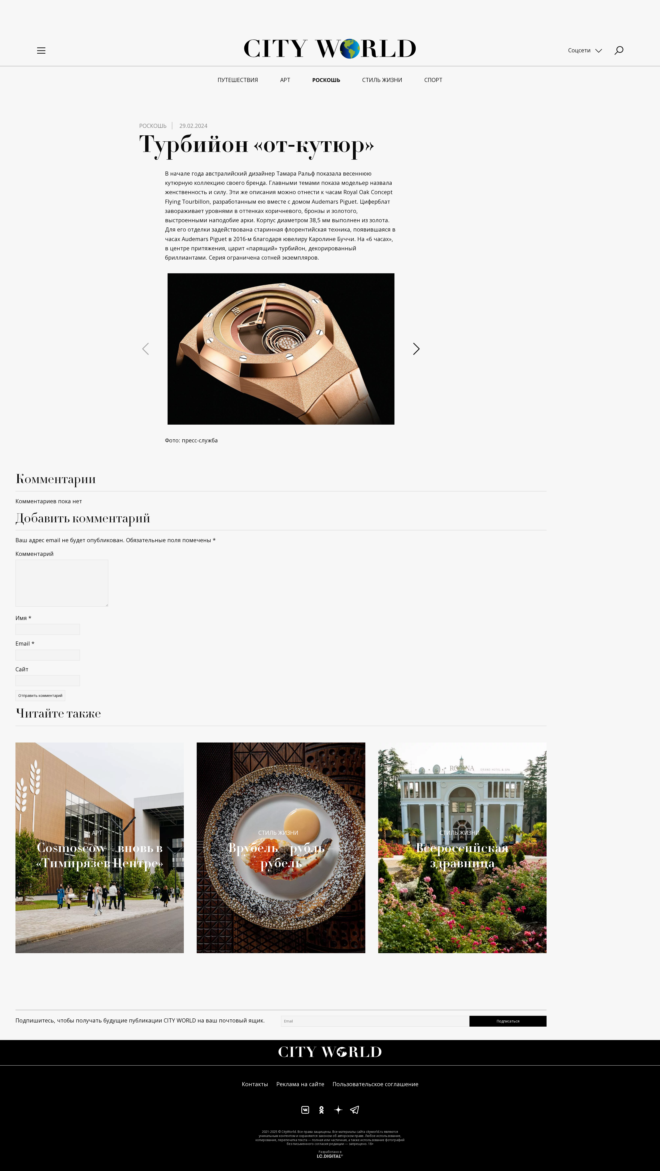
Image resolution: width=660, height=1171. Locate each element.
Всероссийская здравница (462, 855)
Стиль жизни (278, 832)
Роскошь (153, 125)
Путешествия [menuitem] (238, 80)
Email (25, 643)
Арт (97, 832)
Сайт (21, 669)
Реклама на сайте (300, 1084)
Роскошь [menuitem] (326, 80)
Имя (23, 618)
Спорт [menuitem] (433, 80)
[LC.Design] (330, 1156)
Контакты (255, 1084)
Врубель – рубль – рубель (281, 855)
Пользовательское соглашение (375, 1084)
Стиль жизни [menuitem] (382, 80)
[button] (279, 419)
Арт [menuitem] (285, 80)
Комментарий (34, 553)
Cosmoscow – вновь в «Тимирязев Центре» (99, 855)
